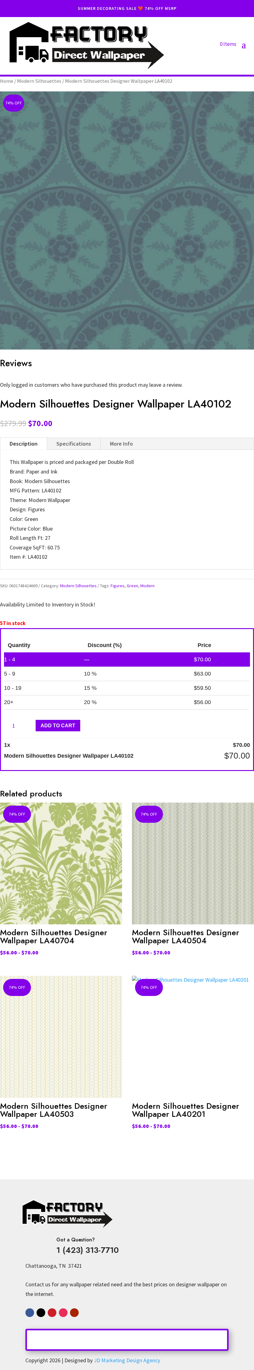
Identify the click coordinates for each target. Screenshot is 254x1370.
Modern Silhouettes (39, 81)
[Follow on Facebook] (29, 1312)
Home (6, 81)
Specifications (73, 443)
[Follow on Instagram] (63, 1312)
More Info (121, 443)
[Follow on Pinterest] (52, 1312)
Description (23, 443)
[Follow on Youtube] (74, 1312)
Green (132, 585)
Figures (118, 585)
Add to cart (58, 725)
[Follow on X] (41, 1312)
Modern (147, 585)
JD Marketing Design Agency (127, 1360)
